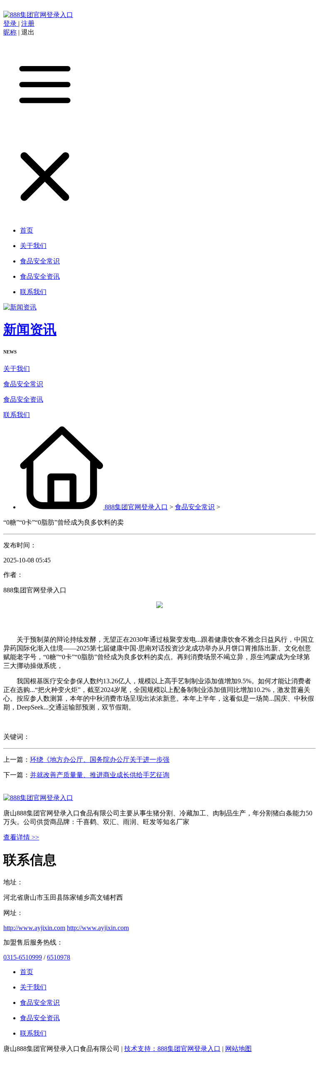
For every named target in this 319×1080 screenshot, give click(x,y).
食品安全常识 (23, 384)
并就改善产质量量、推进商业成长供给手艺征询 (99, 774)
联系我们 (16, 414)
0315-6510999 (22, 957)
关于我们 (16, 368)
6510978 (58, 957)
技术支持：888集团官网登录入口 (172, 1048)
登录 (10, 23)
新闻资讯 (29, 329)
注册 (27, 23)
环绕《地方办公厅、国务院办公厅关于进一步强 (99, 759)
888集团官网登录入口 (136, 507)
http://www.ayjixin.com (34, 927)
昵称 (10, 32)
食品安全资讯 (23, 399)
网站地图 (238, 1048)
